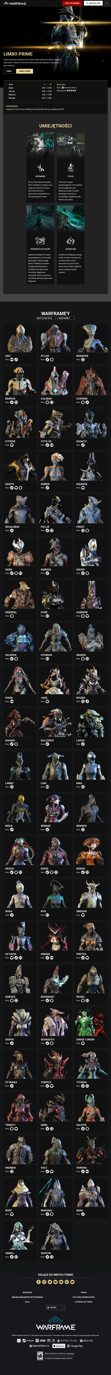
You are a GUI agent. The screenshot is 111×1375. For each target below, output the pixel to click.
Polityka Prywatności (84, 1297)
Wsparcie (27, 1292)
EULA (27, 1302)
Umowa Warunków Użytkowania (27, 1297)
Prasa (84, 1292)
